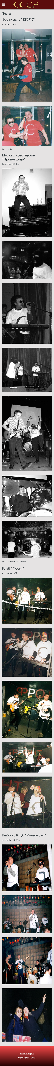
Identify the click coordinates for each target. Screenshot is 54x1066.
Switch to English (27, 1054)
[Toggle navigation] (4, 5)
